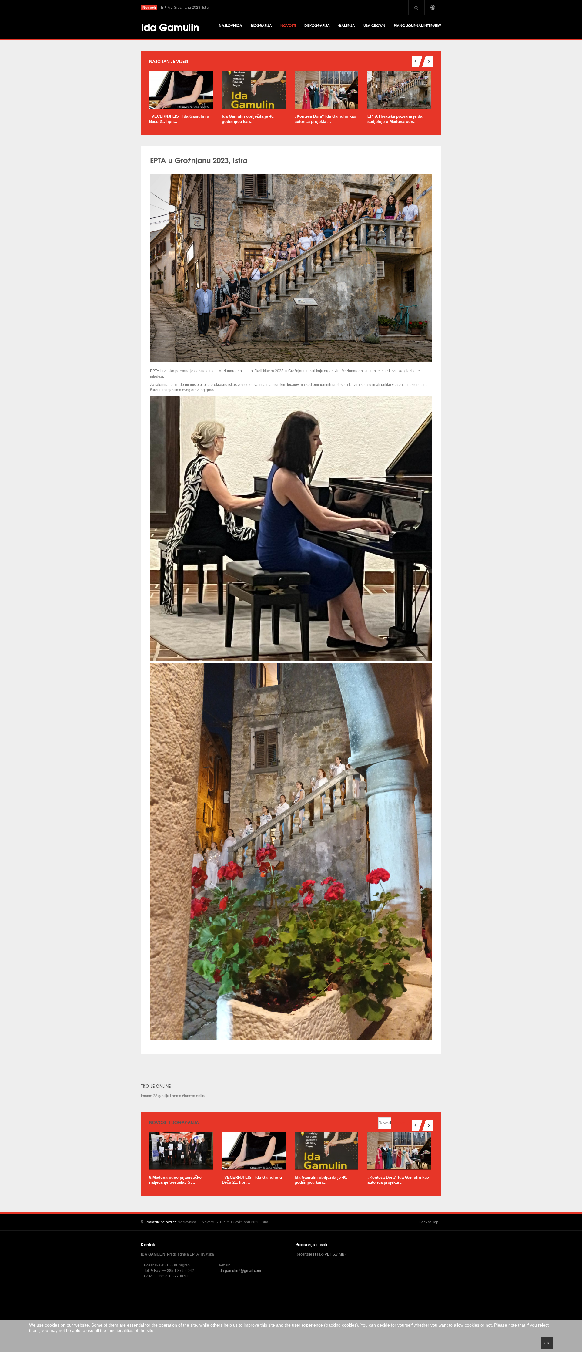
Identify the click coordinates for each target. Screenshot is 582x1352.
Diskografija (317, 25)
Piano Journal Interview (417, 25)
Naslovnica (230, 25)
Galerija (346, 25)
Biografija (261, 25)
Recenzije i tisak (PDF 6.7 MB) (321, 1254)
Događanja (401, 1123)
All (375, 1123)
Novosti (288, 25)
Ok (547, 1343)
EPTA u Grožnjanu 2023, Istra (199, 160)
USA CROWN (374, 25)
